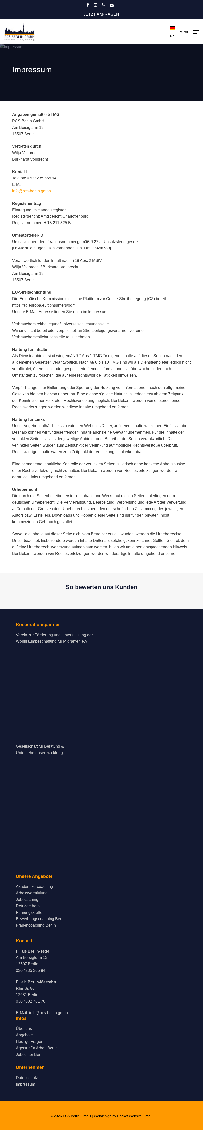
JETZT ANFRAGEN (101, 14)
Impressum (25, 1084)
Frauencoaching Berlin (36, 925)
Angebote (24, 1035)
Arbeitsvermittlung (32, 893)
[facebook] (88, 5)
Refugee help (28, 906)
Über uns (24, 1028)
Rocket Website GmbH (135, 1116)
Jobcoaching (27, 899)
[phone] (103, 5)
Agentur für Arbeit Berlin (37, 1048)
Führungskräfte (29, 912)
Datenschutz (27, 1078)
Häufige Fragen (29, 1041)
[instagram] (95, 5)
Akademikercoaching (34, 886)
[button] (189, 31)
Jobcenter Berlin (30, 1054)
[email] (112, 5)
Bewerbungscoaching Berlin (41, 919)
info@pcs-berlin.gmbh (31, 191)
